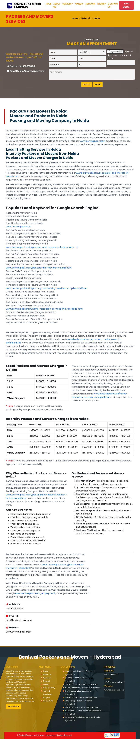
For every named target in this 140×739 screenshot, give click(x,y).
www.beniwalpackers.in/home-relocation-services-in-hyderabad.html (44, 308)
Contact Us (113, 5)
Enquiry (101, 3)
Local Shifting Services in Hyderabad (81, 697)
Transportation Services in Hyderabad (81, 707)
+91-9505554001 (15, 608)
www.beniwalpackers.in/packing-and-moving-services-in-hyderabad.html (46, 288)
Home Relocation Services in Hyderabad (82, 688)
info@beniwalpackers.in (19, 620)
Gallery (79, 3)
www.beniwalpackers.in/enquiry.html (35, 593)
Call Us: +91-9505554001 (22, 66)
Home (48, 3)
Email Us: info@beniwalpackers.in (27, 71)
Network (90, 3)
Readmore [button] (13, 706)
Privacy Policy (49, 688)
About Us (56, 5)
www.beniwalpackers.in (92, 141)
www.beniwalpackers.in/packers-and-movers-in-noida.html (39, 267)
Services (67, 3)
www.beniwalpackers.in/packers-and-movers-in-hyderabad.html (42, 247)
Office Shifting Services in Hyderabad (81, 684)
